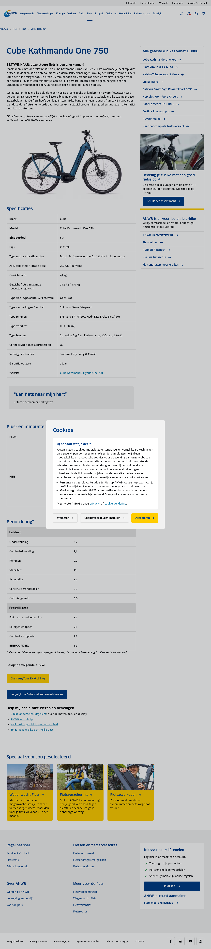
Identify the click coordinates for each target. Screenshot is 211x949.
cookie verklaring (115, 503)
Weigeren (63, 518)
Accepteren (142, 518)
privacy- (95, 503)
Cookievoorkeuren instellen (102, 518)
